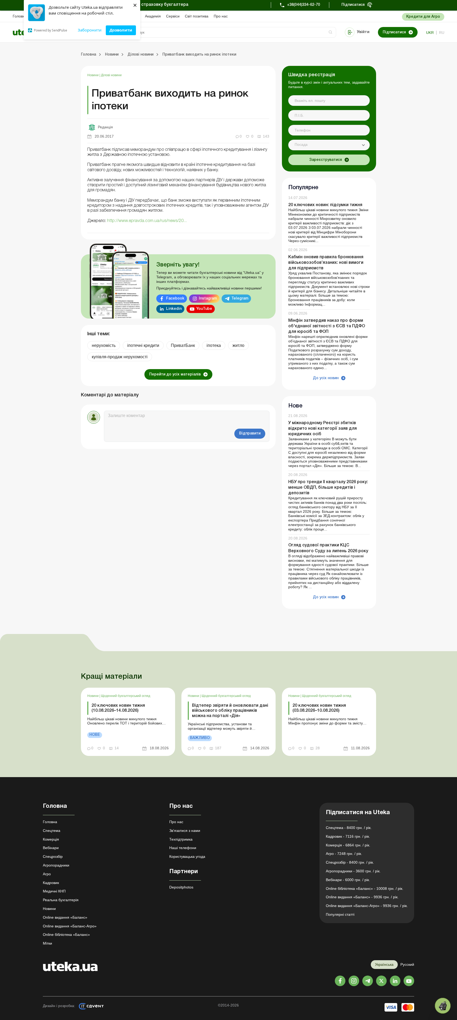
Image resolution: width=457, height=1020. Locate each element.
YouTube (204, 309)
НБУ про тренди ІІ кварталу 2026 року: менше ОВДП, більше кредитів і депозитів (328, 487)
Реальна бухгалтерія (61, 900)
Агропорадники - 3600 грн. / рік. (353, 871)
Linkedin (174, 309)
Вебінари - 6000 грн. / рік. (348, 880)
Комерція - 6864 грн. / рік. (348, 845)
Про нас (221, 16)
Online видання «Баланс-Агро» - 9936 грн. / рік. (367, 906)
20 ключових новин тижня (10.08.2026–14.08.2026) (118, 708)
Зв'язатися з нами (184, 830)
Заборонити (90, 30)
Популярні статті (340, 914)
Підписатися (353, 5)
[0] (443, 1006)
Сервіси (173, 16)
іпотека (214, 345)
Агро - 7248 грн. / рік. (344, 853)
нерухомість (104, 345)
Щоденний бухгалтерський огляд (125, 696)
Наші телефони (182, 848)
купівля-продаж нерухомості (120, 357)
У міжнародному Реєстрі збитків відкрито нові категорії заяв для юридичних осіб (322, 428)
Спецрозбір (53, 856)
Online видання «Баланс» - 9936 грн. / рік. (362, 897)
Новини (93, 75)
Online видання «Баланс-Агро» (70, 926)
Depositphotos (181, 887)
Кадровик (51, 883)
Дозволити (120, 30)
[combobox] (329, 145)
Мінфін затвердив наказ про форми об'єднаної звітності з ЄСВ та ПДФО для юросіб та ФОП (326, 326)
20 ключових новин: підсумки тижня (325, 205)
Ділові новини (111, 75)
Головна (20, 16)
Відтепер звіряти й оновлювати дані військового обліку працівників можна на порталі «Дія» (230, 711)
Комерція (51, 839)
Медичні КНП (54, 891)
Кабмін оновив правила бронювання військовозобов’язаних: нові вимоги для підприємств (325, 262)
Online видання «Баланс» (65, 917)
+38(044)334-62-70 (303, 5)
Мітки (47, 943)
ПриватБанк (183, 345)
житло (238, 345)
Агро (47, 874)
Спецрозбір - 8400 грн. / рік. (350, 862)
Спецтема (51, 830)
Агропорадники (56, 865)
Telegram (239, 298)
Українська (384, 964)
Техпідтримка (181, 839)
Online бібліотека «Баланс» (66, 934)
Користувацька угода (187, 856)
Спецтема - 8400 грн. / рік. (349, 828)
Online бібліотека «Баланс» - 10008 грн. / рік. (364, 888)
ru (441, 32)
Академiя (153, 16)
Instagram (208, 298)
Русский (407, 964)
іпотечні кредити (143, 345)
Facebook (175, 298)
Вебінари (51, 848)
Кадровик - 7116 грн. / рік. (348, 836)
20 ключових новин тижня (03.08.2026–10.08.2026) (319, 708)
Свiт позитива (196, 16)
